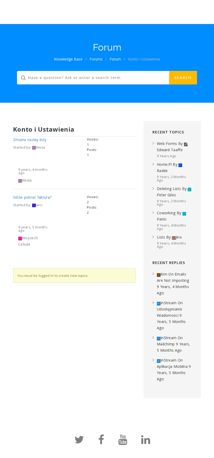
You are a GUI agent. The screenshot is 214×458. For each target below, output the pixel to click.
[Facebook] (101, 441)
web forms (167, 143)
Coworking (166, 212)
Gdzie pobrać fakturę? (32, 197)
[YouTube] (123, 441)
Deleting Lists (169, 188)
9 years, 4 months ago (32, 171)
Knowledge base (79, 8)
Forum (111, 8)
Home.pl (164, 164)
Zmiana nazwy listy (29, 139)
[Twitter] (79, 441)
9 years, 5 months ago (32, 229)
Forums (96, 59)
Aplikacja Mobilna (172, 366)
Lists (161, 237)
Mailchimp (166, 343)
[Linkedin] (146, 441)
